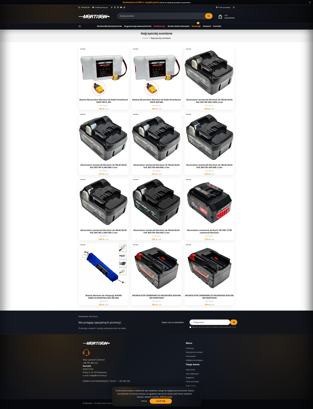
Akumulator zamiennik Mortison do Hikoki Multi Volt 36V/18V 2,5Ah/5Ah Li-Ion (103, 231)
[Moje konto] (234, 7)
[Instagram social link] (117, 7)
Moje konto (190, 369)
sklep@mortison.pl (98, 375)
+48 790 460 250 (90, 363)
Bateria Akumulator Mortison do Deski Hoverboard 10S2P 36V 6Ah (156, 100)
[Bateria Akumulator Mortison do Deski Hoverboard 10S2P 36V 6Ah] (156, 72)
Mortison (103, 105)
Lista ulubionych (192, 373)
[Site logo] (94, 16)
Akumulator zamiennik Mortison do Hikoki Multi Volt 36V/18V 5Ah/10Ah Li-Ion (209, 100)
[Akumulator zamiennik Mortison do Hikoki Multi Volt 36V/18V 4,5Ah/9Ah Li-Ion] (104, 137)
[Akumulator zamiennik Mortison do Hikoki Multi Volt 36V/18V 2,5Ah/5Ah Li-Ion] (104, 203)
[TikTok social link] (124, 7)
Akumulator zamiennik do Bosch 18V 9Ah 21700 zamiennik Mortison (209, 231)
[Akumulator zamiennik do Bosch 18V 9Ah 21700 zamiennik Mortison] (209, 203)
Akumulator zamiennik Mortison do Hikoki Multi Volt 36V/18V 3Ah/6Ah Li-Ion (209, 166)
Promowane (191, 356)
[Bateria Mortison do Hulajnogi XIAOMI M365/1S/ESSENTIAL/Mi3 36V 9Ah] (104, 268)
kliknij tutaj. (166, 396)
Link (234, 327)
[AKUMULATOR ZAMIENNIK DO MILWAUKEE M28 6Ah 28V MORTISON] (156, 268)
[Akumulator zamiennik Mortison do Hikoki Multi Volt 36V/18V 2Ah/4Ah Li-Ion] (156, 203)
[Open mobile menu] (79, 26)
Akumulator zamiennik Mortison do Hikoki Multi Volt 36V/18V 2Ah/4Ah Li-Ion (156, 231)
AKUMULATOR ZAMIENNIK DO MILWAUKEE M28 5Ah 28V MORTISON (209, 296)
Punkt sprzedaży (192, 381)
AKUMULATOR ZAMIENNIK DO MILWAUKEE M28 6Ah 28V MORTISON (156, 296)
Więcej (144, 401)
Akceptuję (160, 401)
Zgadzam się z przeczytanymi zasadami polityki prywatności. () (214, 327)
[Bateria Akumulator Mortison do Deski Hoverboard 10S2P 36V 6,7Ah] (104, 72)
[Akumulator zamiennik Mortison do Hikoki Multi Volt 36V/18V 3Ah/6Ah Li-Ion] (209, 137)
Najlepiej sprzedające (194, 360)
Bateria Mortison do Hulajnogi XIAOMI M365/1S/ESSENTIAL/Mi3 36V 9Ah (103, 296)
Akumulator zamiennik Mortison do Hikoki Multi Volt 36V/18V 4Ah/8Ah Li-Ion (156, 166)
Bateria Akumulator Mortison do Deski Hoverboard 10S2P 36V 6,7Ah (103, 100)
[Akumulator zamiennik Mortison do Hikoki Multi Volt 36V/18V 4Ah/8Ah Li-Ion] (156, 137)
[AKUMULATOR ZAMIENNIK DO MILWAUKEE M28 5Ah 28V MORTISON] (209, 268)
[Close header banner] (310, 2)
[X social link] (114, 7)
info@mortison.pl (101, 7)
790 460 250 (85, 7)
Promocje (190, 348)
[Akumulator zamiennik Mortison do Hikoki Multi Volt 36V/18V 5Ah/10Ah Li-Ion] (209, 72)
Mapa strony (191, 385)
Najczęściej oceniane (194, 352)
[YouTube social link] (121, 7)
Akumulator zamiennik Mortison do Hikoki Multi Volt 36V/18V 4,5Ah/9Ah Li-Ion (103, 166)
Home (145, 38)
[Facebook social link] (111, 7)
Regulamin (190, 377)
